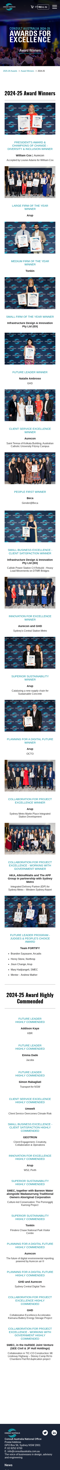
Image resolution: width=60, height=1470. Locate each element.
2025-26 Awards (10, 71)
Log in (43, 6)
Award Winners (27, 71)
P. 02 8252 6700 (13, 1448)
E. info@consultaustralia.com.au (22, 1451)
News (8, 1465)
